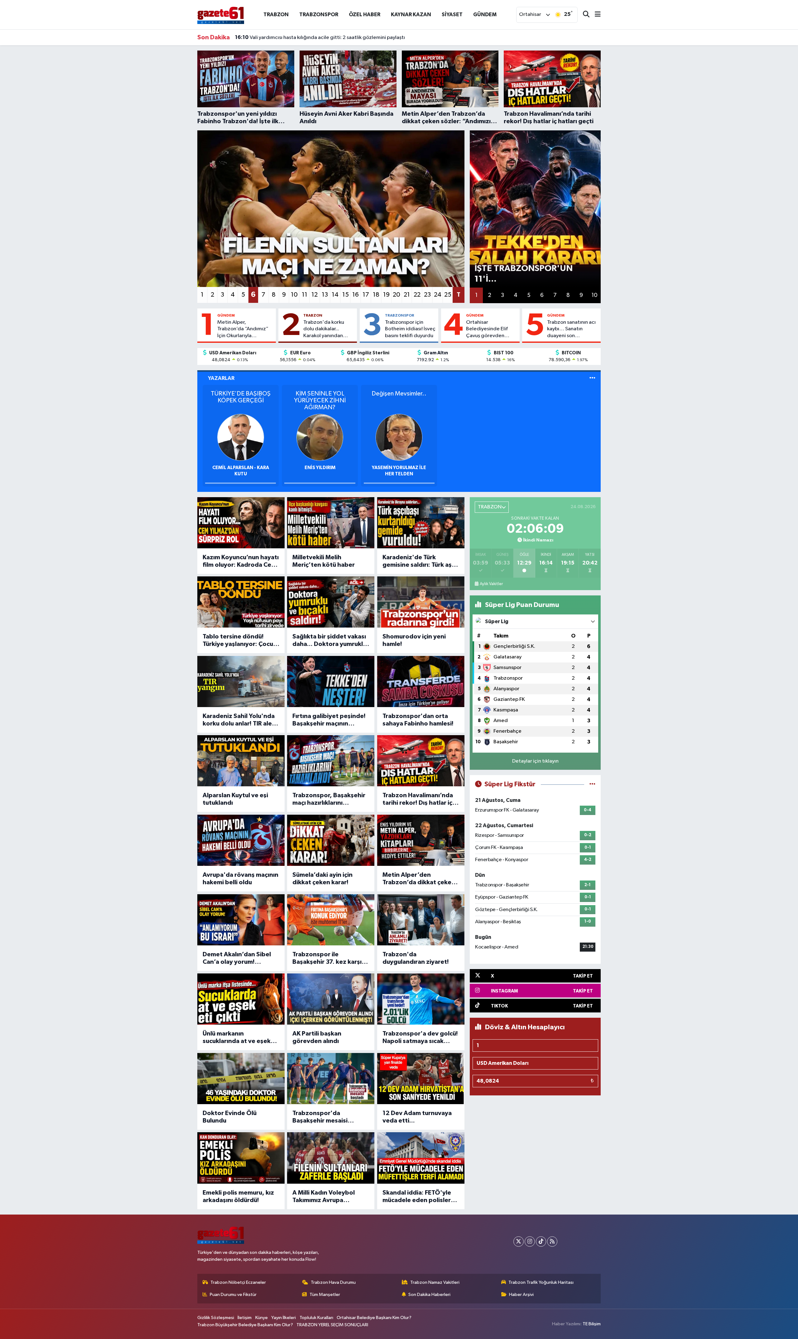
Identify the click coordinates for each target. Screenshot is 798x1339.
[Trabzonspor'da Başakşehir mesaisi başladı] (330, 1078)
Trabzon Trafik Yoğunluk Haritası (541, 1282)
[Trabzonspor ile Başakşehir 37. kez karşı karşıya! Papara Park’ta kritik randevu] (330, 919)
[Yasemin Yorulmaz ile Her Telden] (399, 437)
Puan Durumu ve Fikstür (233, 1294)
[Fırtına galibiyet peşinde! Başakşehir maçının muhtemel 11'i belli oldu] (330, 681)
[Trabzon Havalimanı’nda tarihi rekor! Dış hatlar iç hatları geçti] (420, 760)
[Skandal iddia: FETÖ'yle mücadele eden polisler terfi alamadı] (420, 1157)
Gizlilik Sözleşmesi (215, 1317)
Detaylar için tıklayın (535, 761)
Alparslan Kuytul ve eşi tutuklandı (235, 799)
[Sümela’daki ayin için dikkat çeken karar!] (330, 840)
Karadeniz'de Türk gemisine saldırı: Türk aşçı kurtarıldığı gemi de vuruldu (419, 561)
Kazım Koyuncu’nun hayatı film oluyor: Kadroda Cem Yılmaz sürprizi (241, 561)
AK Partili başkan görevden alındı (316, 1037)
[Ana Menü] (595, 15)
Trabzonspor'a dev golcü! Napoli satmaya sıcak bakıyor (420, 1038)
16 (355, 295)
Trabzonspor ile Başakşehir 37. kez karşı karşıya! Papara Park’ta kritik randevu (327, 958)
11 (304, 295)
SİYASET (452, 14)
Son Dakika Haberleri (429, 1294)
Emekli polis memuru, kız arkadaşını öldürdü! (238, 1196)
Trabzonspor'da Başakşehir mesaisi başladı (320, 1117)
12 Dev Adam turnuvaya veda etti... (417, 1117)
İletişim (245, 1317)
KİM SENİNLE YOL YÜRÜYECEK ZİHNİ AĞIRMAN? (320, 400)
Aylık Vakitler (491, 584)
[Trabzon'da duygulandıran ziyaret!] (420, 919)
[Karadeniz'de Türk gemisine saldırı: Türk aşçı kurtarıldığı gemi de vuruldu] (420, 522)
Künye (261, 1317)
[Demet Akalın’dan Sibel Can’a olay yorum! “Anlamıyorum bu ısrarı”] (241, 919)
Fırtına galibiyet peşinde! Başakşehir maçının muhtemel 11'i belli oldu (329, 720)
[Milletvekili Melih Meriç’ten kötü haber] (330, 522)
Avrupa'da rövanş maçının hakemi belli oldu (240, 878)
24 (437, 295)
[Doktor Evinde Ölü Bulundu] (241, 1078)
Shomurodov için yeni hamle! (414, 640)
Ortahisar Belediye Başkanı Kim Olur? (374, 1317)
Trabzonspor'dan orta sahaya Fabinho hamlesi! (418, 720)
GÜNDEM (485, 14)
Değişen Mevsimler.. (399, 394)
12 (314, 295)
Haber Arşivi (521, 1294)
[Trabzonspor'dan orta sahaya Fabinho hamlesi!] (420, 681)
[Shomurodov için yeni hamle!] (420, 602)
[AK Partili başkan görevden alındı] (330, 999)
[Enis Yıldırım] (319, 437)
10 (294, 295)
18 (376, 295)
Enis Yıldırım (320, 467)
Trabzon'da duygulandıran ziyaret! (415, 958)
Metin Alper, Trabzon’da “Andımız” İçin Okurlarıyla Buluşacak (242, 329)
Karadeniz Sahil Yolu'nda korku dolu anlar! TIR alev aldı (239, 720)
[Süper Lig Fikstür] (592, 784)
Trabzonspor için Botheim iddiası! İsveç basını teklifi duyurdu (410, 329)
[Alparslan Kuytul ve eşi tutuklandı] (241, 760)
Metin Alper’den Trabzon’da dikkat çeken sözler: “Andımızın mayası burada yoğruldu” (420, 879)
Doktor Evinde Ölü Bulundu (230, 1117)
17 (366, 295)
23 (427, 295)
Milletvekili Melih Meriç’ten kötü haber (323, 561)
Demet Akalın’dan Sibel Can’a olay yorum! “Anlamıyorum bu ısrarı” (237, 958)
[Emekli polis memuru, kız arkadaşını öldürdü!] (241, 1157)
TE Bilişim (592, 1324)
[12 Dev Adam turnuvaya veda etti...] (420, 1078)
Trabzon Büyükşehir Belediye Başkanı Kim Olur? (245, 1324)
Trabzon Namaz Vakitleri (434, 1282)
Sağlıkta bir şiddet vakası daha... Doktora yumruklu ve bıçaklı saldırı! (329, 640)
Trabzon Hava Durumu (333, 1282)
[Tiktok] (541, 1241)
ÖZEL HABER (364, 14)
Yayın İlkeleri (283, 1317)
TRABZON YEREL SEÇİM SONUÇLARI (332, 1324)
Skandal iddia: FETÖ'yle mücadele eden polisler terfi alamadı (416, 1197)
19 (386, 295)
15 (345, 295)
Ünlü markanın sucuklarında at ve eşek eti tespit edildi (237, 1038)
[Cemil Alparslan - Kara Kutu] (240, 437)
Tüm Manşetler (325, 1294)
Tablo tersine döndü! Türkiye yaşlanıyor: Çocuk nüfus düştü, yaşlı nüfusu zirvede (239, 640)
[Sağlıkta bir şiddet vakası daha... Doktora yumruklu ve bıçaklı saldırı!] (330, 602)
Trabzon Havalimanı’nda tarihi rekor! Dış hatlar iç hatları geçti (417, 799)
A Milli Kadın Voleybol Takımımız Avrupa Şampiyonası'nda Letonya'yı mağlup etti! (326, 1197)
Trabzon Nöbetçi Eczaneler (238, 1282)
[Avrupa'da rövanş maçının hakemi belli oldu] (241, 840)
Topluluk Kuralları (316, 1317)
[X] (518, 1241)
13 (325, 295)
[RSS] (552, 1241)
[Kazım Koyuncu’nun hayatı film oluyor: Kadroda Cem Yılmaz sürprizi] (241, 522)
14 (335, 295)
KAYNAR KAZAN (411, 14)
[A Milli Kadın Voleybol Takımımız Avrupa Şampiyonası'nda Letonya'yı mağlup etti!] (330, 1157)
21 (407, 295)
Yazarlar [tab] (221, 378)
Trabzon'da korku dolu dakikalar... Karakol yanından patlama (323, 329)
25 (447, 295)
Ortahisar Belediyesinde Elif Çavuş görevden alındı (487, 329)
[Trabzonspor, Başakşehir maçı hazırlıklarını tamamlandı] (330, 760)
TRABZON (276, 14)
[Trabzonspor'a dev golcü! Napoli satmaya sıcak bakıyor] (420, 999)
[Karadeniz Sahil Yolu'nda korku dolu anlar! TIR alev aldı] (241, 681)
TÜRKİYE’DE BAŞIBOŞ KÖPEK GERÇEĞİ (241, 397)
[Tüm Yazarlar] (592, 378)
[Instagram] (530, 1241)
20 (396, 295)
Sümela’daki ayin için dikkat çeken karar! (322, 878)
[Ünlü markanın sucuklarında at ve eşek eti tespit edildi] (241, 999)
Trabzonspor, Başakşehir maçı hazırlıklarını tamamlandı (328, 799)
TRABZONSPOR (318, 14)
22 (417, 295)
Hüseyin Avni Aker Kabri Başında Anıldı (286, 37)
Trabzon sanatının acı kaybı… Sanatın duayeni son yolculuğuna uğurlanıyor (571, 329)
